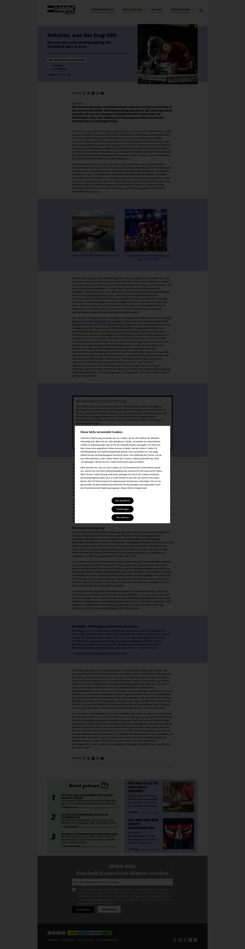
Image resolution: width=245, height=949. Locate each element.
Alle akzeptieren (122, 501)
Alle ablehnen (122, 518)
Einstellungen (122, 509)
